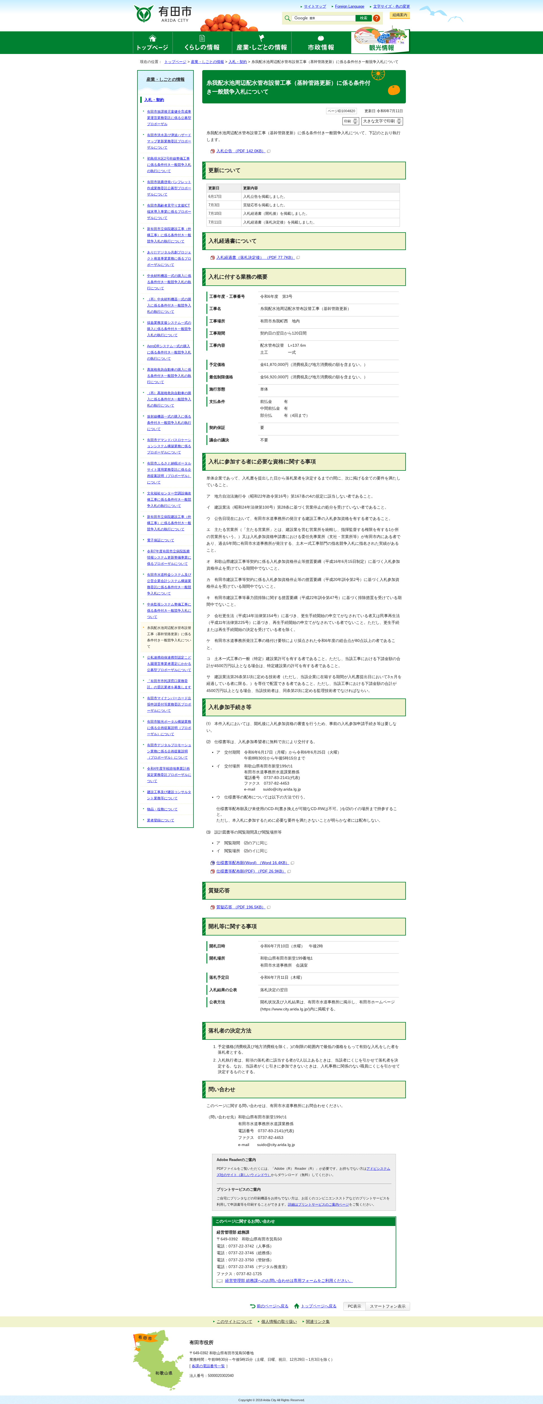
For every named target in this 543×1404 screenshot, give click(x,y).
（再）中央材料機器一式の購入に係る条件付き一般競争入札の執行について (169, 305)
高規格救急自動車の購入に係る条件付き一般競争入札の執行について (169, 376)
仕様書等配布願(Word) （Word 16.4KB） (252, 863)
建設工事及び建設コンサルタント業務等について (169, 795)
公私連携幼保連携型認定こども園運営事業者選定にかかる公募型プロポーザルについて (169, 664)
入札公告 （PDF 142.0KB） (241, 151)
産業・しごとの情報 (207, 62)
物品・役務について (162, 809)
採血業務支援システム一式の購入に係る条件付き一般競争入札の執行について (169, 329)
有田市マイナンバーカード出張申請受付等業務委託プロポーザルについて (169, 704)
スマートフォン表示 (388, 1306)
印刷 (347, 121)
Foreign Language (349, 6)
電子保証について (160, 540)
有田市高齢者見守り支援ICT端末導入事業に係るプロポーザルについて (169, 211)
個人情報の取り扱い (279, 1322)
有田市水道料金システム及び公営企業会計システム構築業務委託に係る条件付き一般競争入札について (169, 584)
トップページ (175, 62)
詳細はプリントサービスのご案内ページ (318, 1204)
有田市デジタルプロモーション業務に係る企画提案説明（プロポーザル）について (169, 751)
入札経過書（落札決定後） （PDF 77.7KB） (255, 257)
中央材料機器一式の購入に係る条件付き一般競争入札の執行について (169, 282)
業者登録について (160, 820)
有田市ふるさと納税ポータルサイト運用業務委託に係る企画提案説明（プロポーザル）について (169, 472)
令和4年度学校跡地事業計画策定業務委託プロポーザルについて (169, 775)
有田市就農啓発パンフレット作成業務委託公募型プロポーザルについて (169, 188)
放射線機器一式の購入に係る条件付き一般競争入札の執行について (169, 423)
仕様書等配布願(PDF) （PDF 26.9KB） (251, 871)
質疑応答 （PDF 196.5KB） (241, 907)
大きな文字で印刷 (379, 121)
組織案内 (400, 15)
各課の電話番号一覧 (208, 1366)
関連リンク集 (318, 1322)
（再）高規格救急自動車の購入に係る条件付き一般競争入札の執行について (169, 399)
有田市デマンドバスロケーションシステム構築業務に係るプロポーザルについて (169, 446)
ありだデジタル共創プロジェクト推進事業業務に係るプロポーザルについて (169, 258)
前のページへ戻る (272, 1306)
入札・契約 (238, 62)
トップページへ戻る (319, 1306)
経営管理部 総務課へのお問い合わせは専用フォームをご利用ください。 (289, 1281)
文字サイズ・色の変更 (391, 6)
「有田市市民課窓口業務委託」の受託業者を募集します (169, 684)
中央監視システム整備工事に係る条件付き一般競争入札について (169, 610)
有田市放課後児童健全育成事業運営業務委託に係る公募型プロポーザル (169, 118)
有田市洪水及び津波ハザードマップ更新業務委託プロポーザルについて (169, 141)
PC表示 (354, 1306)
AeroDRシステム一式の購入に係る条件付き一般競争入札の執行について (169, 352)
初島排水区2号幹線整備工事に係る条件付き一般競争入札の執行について (169, 165)
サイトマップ (315, 6)
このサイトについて (234, 1322)
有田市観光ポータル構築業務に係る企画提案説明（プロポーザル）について (169, 728)
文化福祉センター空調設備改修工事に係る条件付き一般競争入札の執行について (169, 499)
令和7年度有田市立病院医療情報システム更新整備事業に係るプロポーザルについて (169, 557)
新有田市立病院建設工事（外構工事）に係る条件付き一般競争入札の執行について (169, 235)
